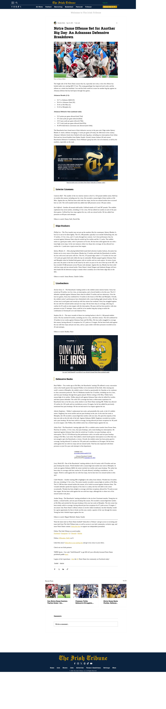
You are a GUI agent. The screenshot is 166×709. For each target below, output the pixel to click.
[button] (83, 681)
